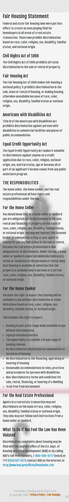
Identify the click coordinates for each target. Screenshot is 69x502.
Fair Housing (53, 494)
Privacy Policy (37, 494)
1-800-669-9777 (43, 456)
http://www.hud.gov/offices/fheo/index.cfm (28, 465)
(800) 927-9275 (17, 460)
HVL (66, 496)
